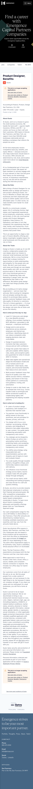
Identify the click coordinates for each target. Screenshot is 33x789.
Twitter (4, 757)
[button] (27, 3)
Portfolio (5, 734)
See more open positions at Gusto (16, 691)
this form (22, 640)
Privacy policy (12, 709)
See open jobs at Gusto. (15, 92)
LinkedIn (11, 757)
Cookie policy (20, 709)
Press (18, 734)
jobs (2, 65)
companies (11, 65)
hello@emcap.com (8, 751)
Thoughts (12, 734)
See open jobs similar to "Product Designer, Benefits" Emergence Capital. (18, 96)
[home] (7, 3)
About (23, 734)
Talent (28, 734)
